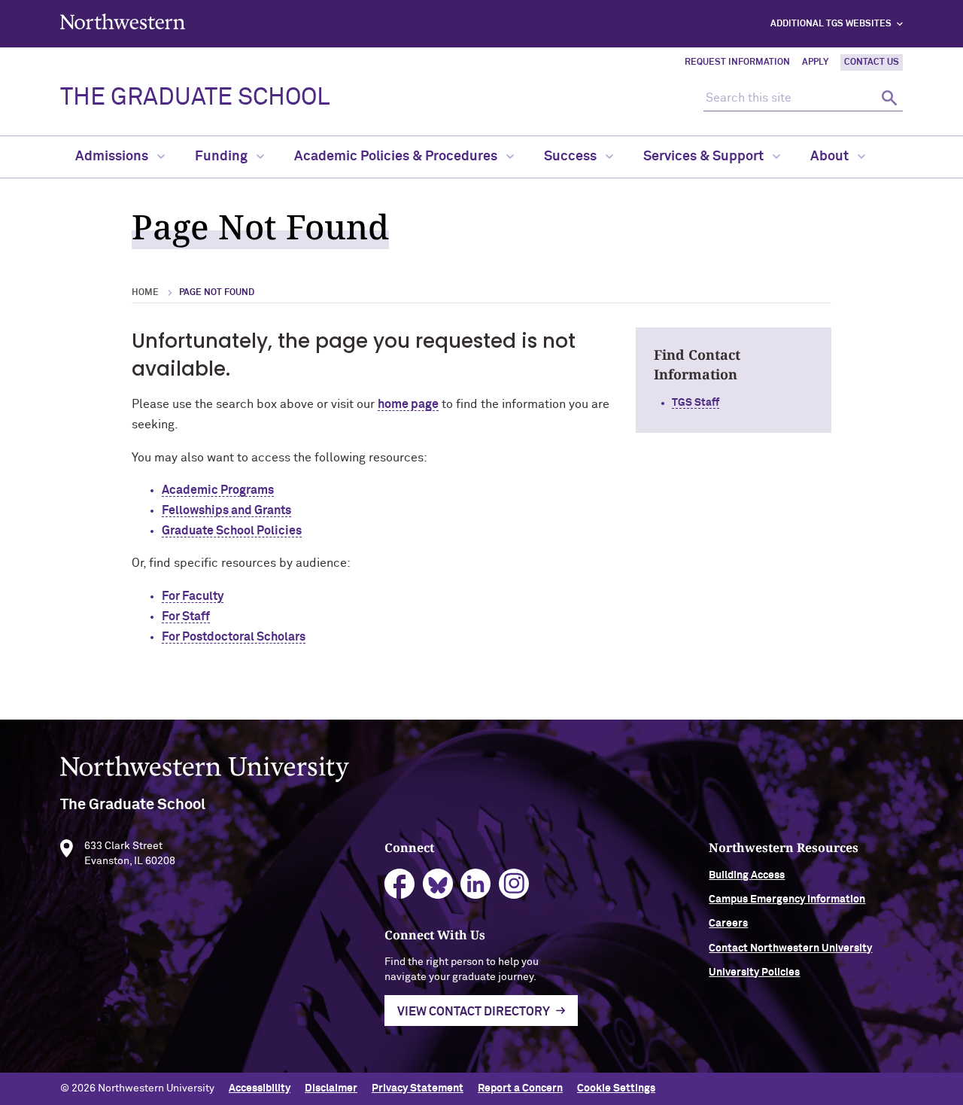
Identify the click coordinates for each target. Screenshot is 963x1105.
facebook (399, 884)
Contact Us (871, 62)
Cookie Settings (616, 1088)
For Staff (186, 616)
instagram (514, 884)
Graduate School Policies (232, 531)
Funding (223, 156)
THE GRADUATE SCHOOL (195, 98)
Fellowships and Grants (226, 510)
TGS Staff (695, 402)
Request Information (737, 62)
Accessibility (259, 1088)
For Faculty (192, 596)
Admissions (113, 156)
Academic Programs (218, 490)
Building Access (747, 875)
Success (572, 156)
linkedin (475, 884)
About (831, 156)
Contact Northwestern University (790, 948)
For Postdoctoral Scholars (233, 637)
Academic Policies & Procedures (397, 156)
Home (145, 292)
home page (408, 404)
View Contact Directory (473, 1012)
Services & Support (705, 156)
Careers (728, 923)
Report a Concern (520, 1088)
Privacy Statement (417, 1088)
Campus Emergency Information (787, 899)
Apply (815, 62)
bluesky (438, 884)
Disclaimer (331, 1088)
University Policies (754, 972)
